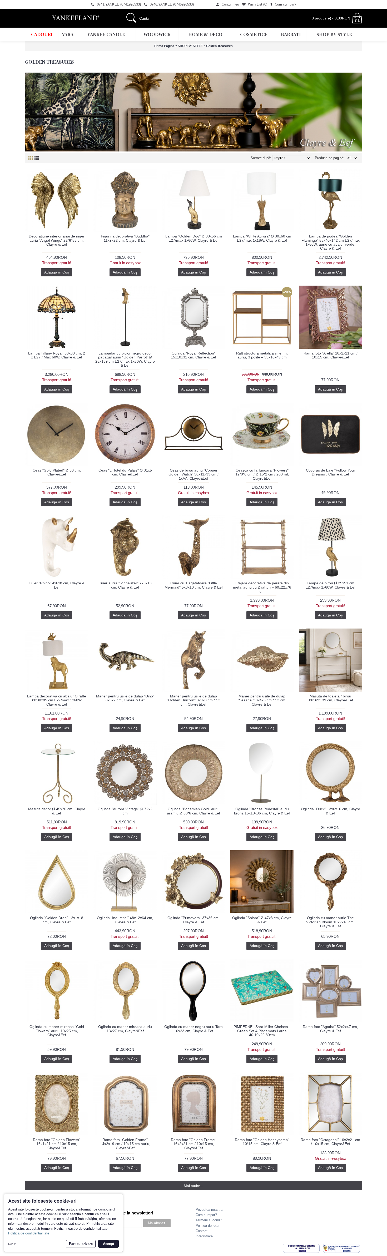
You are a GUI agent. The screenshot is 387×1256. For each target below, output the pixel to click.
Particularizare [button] (81, 1244)
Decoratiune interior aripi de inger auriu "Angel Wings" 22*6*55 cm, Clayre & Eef (57, 240)
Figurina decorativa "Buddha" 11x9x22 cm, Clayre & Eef (125, 238)
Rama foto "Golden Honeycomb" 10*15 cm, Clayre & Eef (262, 1142)
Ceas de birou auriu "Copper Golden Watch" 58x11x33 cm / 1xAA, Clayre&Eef (193, 474)
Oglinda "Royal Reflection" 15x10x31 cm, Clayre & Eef (193, 355)
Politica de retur (208, 1226)
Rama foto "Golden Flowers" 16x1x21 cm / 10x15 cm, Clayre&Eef (56, 1144)
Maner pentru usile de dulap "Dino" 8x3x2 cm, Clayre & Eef (125, 698)
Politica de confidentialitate (28, 1233)
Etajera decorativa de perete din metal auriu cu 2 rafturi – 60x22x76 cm (262, 587)
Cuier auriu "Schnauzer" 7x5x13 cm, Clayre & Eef (125, 585)
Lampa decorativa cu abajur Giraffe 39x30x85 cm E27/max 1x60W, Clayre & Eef (56, 700)
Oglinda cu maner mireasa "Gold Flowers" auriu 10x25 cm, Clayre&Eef (56, 1031)
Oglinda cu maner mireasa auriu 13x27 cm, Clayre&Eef (125, 1029)
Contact (201, 1231)
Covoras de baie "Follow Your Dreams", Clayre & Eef (330, 472)
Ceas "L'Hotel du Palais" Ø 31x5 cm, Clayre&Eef (125, 472)
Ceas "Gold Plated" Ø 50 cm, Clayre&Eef (57, 472)
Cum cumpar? (206, 1215)
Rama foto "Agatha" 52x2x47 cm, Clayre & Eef (330, 1029)
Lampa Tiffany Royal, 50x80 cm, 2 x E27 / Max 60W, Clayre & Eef (56, 355)
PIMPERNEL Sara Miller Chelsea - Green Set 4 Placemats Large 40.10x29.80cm (262, 1031)
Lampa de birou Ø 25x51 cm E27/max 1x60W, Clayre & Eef (330, 585)
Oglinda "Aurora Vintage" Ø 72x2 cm (125, 811)
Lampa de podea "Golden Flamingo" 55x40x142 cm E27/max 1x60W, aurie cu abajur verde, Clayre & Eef (330, 242)
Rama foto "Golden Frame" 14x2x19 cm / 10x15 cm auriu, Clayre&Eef (125, 1144)
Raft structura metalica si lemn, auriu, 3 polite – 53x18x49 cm (262, 355)
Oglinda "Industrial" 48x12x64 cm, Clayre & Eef (125, 920)
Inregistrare (204, 1236)
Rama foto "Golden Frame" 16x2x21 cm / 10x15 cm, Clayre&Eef (193, 1144)
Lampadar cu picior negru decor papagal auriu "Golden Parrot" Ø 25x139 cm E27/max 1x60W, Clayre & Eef (125, 359)
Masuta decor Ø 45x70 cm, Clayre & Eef (56, 811)
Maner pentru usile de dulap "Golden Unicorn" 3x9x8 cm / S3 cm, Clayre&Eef (193, 700)
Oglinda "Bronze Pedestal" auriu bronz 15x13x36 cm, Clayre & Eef (262, 811)
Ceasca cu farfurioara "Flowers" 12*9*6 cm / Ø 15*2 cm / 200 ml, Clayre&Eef (262, 474)
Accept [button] (108, 1244)
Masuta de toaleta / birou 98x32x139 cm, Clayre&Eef (330, 698)
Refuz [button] (12, 1243)
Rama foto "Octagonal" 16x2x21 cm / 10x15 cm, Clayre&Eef (330, 1142)
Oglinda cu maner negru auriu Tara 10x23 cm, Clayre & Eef (193, 1029)
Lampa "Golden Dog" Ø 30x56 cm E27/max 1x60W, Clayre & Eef (193, 238)
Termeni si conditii (209, 1220)
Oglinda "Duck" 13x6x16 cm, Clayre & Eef (330, 811)
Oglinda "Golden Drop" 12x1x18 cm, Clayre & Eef (56, 920)
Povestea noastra (209, 1210)
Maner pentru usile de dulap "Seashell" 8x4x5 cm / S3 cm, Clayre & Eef (262, 700)
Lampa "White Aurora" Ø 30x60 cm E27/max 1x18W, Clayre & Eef (262, 238)
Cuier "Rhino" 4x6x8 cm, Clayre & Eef (57, 585)
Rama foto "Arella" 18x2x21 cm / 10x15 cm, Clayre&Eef (331, 355)
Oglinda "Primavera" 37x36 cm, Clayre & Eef (193, 920)
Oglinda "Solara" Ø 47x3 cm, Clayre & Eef (262, 920)
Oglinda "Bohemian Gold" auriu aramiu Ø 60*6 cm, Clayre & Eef (193, 811)
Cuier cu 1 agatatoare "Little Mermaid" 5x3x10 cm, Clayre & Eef (194, 585)
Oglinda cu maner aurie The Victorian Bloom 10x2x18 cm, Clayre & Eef (330, 922)
